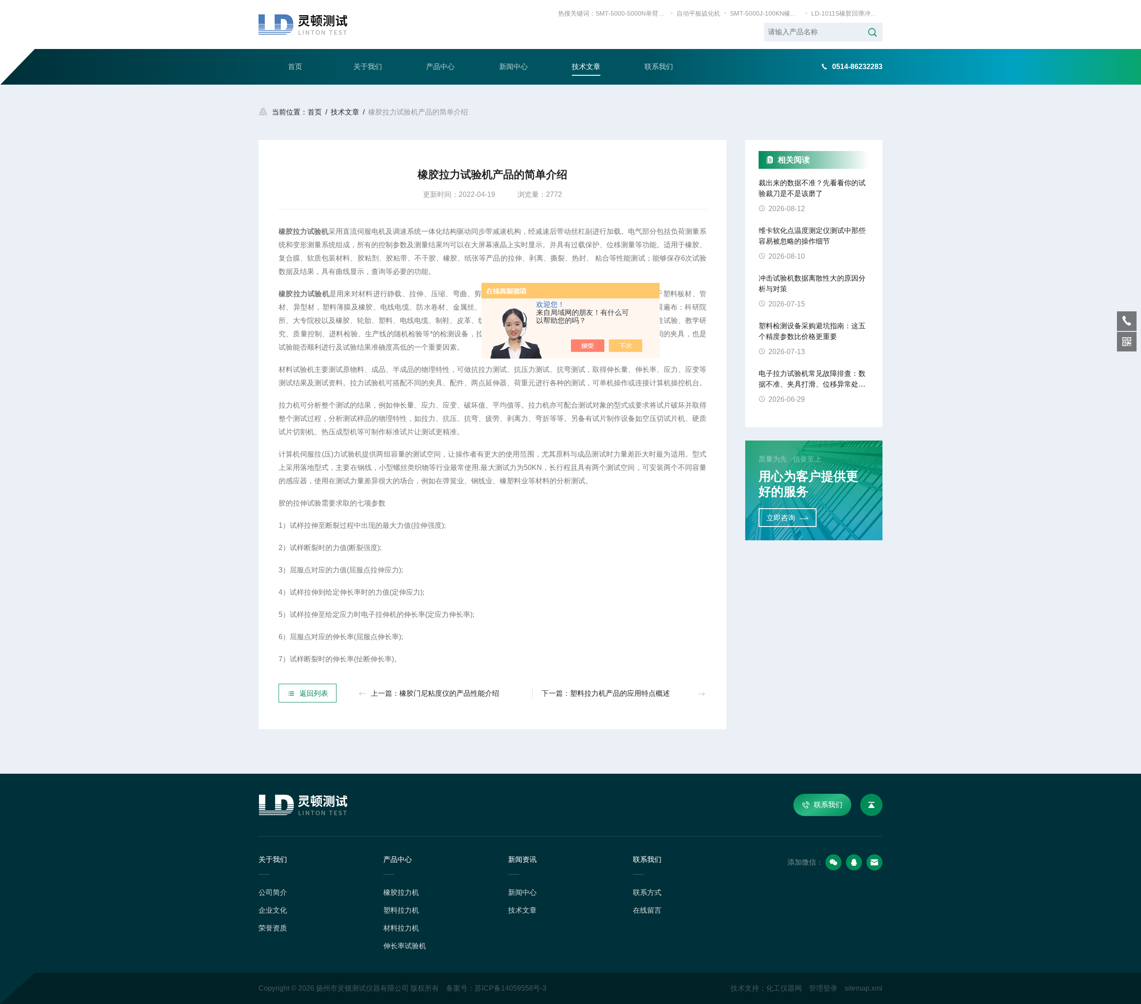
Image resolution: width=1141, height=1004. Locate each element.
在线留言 (647, 910)
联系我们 (658, 66)
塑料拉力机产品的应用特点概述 (620, 693)
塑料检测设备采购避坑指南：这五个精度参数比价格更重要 (812, 331)
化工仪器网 (784, 988)
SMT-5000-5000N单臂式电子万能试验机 (631, 13)
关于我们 (367, 66)
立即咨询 (781, 518)
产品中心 (440, 66)
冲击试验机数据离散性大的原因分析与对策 (812, 283)
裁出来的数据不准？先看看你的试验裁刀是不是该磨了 (812, 188)
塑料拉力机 (401, 910)
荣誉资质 (273, 928)
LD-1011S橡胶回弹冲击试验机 (846, 13)
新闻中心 (513, 66)
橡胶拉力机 (401, 892)
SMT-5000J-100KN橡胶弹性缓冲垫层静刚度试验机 (765, 13)
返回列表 (314, 693)
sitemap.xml (863, 988)
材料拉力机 (401, 928)
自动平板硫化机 (698, 13)
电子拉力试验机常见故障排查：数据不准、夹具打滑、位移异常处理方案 (812, 380)
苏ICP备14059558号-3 (510, 988)
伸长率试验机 (404, 946)
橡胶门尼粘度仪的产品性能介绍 (449, 693)
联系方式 (647, 892)
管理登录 (823, 988)
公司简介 (273, 892)
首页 (295, 66)
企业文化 (273, 910)
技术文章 (586, 66)
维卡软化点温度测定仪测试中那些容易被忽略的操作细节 (812, 236)
